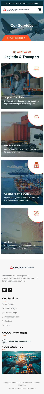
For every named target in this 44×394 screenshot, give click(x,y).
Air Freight (10, 242)
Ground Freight (13, 145)
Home (10, 37)
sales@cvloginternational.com (19, 341)
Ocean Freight (11, 308)
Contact (8, 321)
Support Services (14, 97)
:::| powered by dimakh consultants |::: (22, 388)
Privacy (8, 325)
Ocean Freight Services (17, 193)
